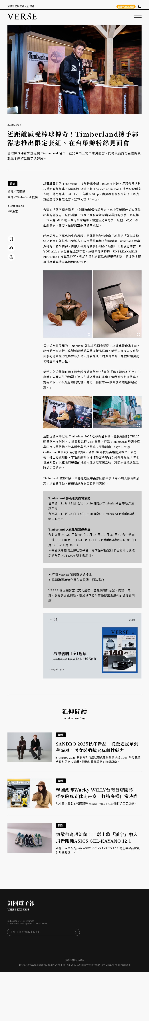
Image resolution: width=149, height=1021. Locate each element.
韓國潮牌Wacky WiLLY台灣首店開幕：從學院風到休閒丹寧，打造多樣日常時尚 (97, 792)
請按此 (87, 574)
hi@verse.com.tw (91, 965)
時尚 (12, 183)
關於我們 (69, 960)
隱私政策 (79, 960)
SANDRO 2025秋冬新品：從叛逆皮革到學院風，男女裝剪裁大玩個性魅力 (97, 746)
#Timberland (16, 205)
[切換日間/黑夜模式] (139, 7)
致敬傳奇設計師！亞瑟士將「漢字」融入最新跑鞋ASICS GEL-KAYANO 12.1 (97, 837)
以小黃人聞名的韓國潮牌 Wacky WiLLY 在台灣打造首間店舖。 (96, 803)
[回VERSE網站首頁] (22, 16)
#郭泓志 (13, 211)
